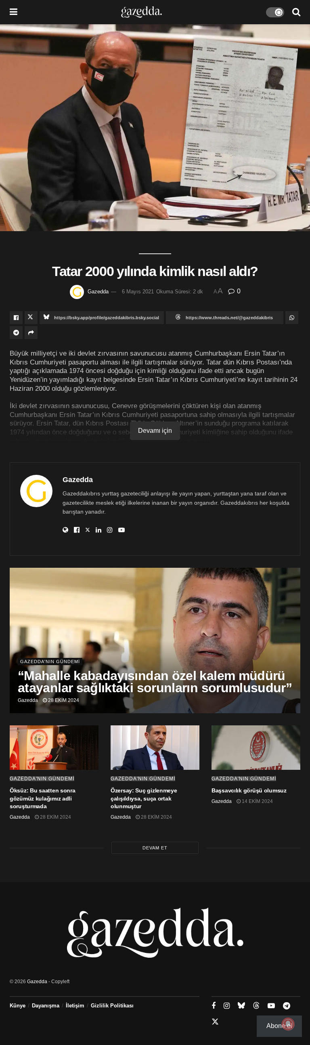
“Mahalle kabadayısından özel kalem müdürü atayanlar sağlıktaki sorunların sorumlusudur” (155, 681)
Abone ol (279, 1025)
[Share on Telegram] (16, 332)
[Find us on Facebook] (214, 1006)
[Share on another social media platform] (31, 332)
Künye (17, 1006)
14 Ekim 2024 (257, 801)
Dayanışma (45, 1006)
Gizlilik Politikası (112, 1006)
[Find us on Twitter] (215, 1022)
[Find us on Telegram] (286, 1006)
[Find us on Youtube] (271, 1006)
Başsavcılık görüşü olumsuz (249, 790)
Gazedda (98, 292)
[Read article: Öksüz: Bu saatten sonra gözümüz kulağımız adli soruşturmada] (54, 747)
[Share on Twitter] (31, 317)
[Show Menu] (13, 12)
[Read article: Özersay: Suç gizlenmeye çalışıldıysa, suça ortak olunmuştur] (155, 747)
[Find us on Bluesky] (241, 1006)
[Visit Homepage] (141, 12)
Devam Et (155, 847)
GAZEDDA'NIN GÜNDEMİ (50, 661)
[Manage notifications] (288, 1024)
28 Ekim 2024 (63, 700)
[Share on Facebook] (16, 317)
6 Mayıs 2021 (138, 292)
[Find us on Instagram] (227, 1006)
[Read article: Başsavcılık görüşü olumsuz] (256, 747)
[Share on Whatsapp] (291, 317)
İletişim (75, 1006)
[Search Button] (296, 12)
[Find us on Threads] (256, 1006)
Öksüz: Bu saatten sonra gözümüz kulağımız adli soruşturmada (42, 798)
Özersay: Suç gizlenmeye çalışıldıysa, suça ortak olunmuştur (144, 798)
